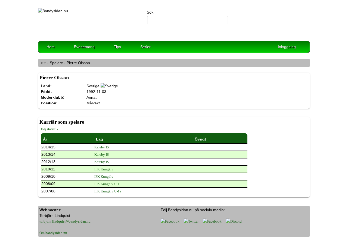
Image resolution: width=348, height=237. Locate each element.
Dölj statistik (48, 129)
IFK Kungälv (103, 169)
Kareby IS (101, 147)
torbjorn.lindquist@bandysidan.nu (65, 221)
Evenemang (84, 47)
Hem (50, 47)
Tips (117, 47)
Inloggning (287, 47)
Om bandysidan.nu (53, 233)
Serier (145, 47)
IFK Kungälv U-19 (108, 184)
